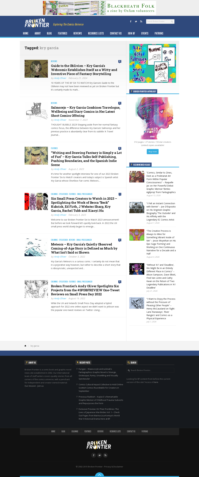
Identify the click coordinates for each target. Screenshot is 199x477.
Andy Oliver (60, 78)
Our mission (30, 385)
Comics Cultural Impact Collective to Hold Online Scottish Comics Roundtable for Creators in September (101, 387)
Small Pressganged (84, 194)
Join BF (131, 33)
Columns (54, 194)
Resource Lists (96, 33)
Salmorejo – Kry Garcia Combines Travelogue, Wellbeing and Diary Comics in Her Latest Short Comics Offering (85, 111)
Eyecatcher (63, 194)
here (156, 382)
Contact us (116, 33)
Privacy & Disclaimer (113, 466)
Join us (40, 385)
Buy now (153, 151)
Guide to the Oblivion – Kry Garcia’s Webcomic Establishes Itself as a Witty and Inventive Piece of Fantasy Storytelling (84, 70)
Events (144, 33)
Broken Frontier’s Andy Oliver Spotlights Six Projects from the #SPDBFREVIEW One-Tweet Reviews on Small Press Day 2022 (85, 290)
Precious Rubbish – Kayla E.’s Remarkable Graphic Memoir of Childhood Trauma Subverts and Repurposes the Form (101, 400)
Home (25, 33)
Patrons (159, 33)
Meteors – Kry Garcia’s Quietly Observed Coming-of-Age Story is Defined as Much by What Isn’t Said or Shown (84, 248)
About (38, 33)
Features (62, 33)
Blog (49, 33)
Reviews (78, 33)
